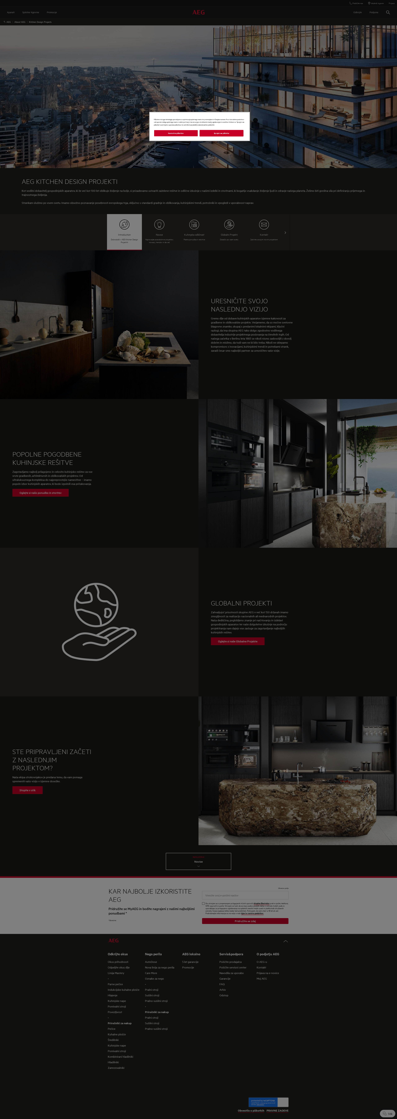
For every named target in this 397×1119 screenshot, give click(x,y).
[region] (199, 126)
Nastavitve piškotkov (176, 133)
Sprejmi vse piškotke (221, 133)
